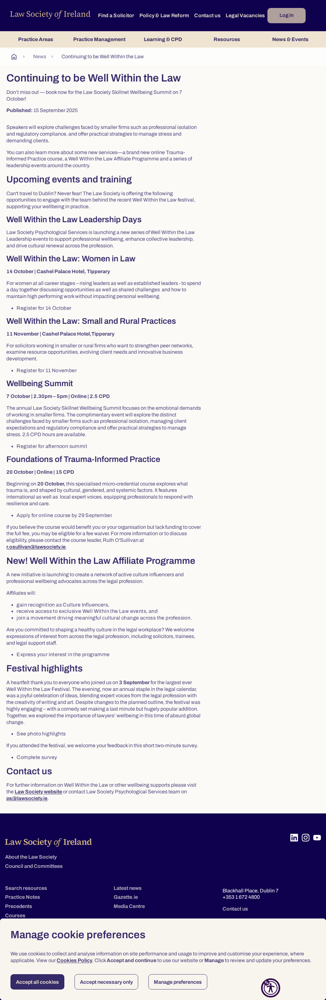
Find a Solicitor (116, 15)
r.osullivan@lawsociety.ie (36, 547)
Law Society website (38, 791)
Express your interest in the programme (63, 654)
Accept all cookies (37, 982)
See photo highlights (41, 733)
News (39, 56)
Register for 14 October (44, 308)
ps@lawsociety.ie (26, 798)
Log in (287, 15)
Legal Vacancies (245, 15)
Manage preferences (178, 982)
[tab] (35, 39)
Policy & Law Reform (164, 15)
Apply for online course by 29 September (64, 515)
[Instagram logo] (305, 837)
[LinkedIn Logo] (294, 837)
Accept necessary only (106, 982)
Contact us (207, 15)
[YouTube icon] (317, 837)
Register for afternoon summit (52, 446)
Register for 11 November (47, 370)
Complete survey (37, 757)
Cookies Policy (74, 960)
